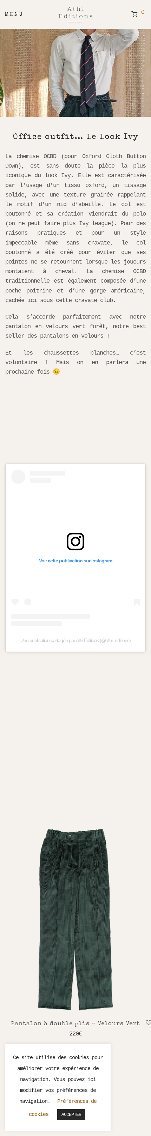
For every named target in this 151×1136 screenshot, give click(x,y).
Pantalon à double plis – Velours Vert (75, 1024)
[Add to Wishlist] (147, 1023)
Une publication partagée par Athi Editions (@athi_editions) (75, 640)
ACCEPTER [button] (71, 1114)
